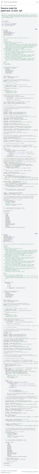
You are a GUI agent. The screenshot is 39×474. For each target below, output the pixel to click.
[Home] (1, 5)
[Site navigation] (2, 2)
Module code (6, 5)
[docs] (36, 29)
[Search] (37, 2)
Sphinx (7, 472)
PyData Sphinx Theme (31, 471)
